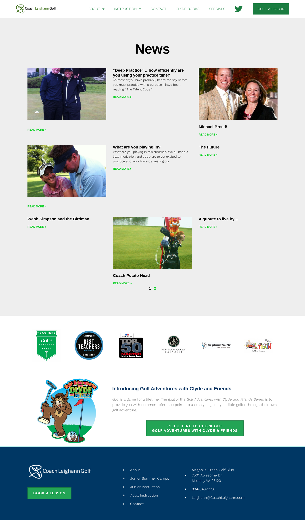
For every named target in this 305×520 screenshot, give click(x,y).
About (94, 9)
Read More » (36, 129)
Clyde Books (188, 9)
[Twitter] (238, 8)
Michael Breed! (213, 127)
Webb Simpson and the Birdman (58, 219)
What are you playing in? (137, 147)
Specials (217, 9)
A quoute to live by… (218, 219)
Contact (158, 9)
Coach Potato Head (131, 275)
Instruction (125, 9)
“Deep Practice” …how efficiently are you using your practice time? (148, 72)
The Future (209, 147)
